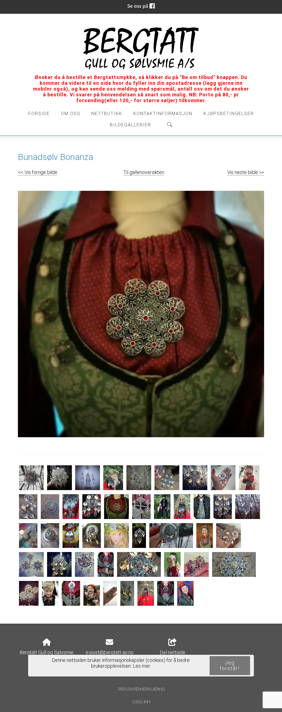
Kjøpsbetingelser (229, 113)
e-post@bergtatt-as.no (110, 652)
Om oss (70, 113)
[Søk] (169, 124)
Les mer (141, 666)
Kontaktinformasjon (162, 113)
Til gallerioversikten (143, 172)
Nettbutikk (106, 113)
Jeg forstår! (230, 665)
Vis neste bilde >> (245, 172)
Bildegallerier (130, 124)
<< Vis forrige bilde (37, 172)
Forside (39, 113)
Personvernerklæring (141, 689)
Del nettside (172, 652)
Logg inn (141, 701)
